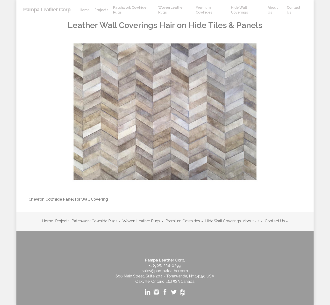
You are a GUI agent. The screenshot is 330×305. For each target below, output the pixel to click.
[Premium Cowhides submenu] (202, 221)
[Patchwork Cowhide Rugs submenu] (119, 221)
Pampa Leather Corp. (47, 9)
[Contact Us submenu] (287, 221)
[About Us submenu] (261, 221)
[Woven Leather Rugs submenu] (162, 221)
